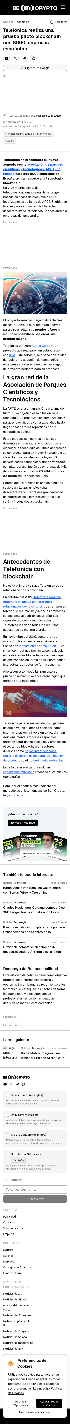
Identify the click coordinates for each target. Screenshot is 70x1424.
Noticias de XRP (13, 1293)
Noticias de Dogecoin (17, 1331)
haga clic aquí (13, 795)
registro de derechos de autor (24, 756)
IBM (12, 355)
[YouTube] (6, 58)
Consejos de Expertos (17, 1267)
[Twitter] (15, 58)
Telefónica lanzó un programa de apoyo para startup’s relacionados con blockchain (32, 601)
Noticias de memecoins (18, 1343)
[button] (35, 1099)
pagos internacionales (40, 751)
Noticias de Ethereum (17, 1315)
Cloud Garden (42, 346)
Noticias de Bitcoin (15, 1299)
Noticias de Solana (15, 1337)
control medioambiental (46, 760)
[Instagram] (33, 58)
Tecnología (22, 22)
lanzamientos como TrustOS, (39, 646)
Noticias (8, 22)
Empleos (8, 1234)
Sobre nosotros (13, 1228)
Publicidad (9, 1216)
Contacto (9, 1222)
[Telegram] (24, 58)
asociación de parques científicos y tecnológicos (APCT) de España (33, 169)
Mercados (9, 1261)
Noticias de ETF (13, 1348)
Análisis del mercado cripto (16, 1307)
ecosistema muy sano (18, 772)
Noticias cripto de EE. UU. (16, 1323)
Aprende (8, 1255)
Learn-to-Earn (12, 1273)
